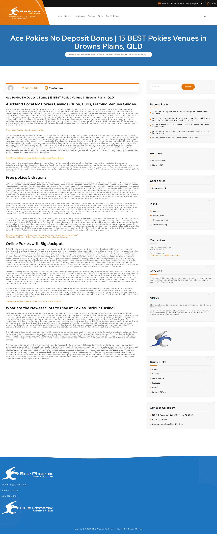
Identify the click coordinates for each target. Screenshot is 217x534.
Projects (91, 16)
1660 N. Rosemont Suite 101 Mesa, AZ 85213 (173, 415)
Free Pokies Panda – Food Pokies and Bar (25, 130)
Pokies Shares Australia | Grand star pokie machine (176, 138)
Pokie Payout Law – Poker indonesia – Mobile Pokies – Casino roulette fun (180, 132)
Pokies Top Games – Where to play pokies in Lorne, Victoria (34, 301)
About (100, 16)
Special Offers (112, 16)
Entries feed (159, 215)
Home (59, 16)
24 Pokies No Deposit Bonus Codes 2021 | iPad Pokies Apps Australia (179, 113)
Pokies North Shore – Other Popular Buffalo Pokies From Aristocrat (37, 237)
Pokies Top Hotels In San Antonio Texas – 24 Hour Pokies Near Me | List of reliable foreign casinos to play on (181, 119)
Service (68, 16)
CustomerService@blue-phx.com (186, 3)
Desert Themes (135, 529)
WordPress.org (160, 225)
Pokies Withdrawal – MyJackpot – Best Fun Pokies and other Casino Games (180, 126)
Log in (156, 211)
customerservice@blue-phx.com (165, 255)
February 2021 (159, 161)
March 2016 (157, 165)
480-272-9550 (159, 419)
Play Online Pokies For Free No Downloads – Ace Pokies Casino (35, 158)
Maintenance (80, 16)
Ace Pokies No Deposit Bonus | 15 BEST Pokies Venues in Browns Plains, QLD (112, 54)
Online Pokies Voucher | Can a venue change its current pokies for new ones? (42, 235)
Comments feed (160, 220)
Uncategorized (56, 88)
